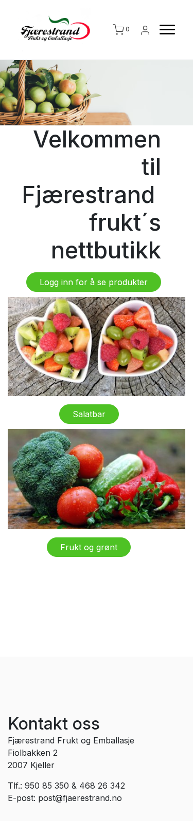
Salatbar (89, 414)
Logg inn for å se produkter (94, 282)
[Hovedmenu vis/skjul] (163, 30)
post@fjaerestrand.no (80, 798)
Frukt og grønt (88, 547)
